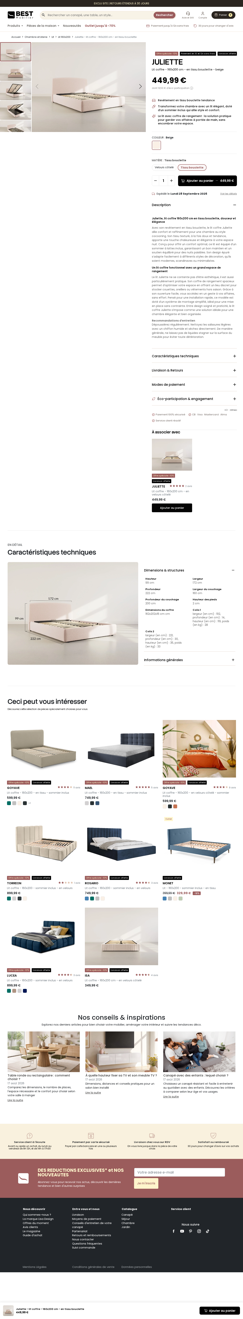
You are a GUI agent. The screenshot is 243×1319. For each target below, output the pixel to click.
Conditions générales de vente (93, 1267)
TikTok (207, 1231)
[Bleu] (87, 898)
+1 (29, 803)
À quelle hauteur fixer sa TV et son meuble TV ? (121, 1075)
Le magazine (31, 1231)
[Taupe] (14, 991)
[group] (15, 51)
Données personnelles (137, 1267)
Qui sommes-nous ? (37, 1215)
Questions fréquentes (87, 1244)
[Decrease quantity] (155, 180)
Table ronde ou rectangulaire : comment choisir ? (39, 1077)
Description (194, 205)
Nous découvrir (34, 1209)
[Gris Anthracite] (25, 803)
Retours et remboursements (91, 1235)
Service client (181, 1209)
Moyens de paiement (86, 1219)
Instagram (199, 1231)
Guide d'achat (32, 1235)
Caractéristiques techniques (194, 356)
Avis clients (30, 1227)
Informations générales (189, 660)
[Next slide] (140, 86)
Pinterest (190, 1231)
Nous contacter (83, 1239)
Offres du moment (36, 1223)
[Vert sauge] (180, 898)
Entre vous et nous (85, 1209)
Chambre (128, 1223)
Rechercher (164, 15)
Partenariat (80, 1231)
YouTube (182, 1231)
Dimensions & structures (189, 570)
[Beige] (19, 803)
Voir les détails (228, 193)
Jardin (126, 1227)
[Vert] (9, 803)
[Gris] (14, 803)
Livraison (78, 1215)
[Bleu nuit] (25, 991)
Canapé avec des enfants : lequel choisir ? (195, 1075)
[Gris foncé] (19, 898)
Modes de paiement (194, 384)
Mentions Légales (35, 1267)
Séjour (126, 1219)
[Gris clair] (87, 803)
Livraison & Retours (194, 370)
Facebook (173, 1231)
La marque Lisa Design (38, 1219)
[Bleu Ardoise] (97, 803)
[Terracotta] (175, 806)
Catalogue (129, 1209)
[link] (121, 3)
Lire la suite (15, 1100)
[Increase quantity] (171, 180)
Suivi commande (83, 1247)
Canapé (127, 1215)
